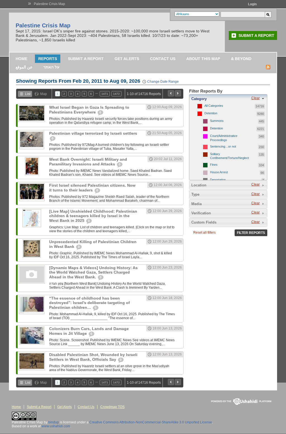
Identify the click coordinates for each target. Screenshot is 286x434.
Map (43, 94)
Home (21, 58)
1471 (104, 93)
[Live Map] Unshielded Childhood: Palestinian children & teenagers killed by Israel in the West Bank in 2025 (93, 216)
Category (199, 99)
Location (198, 185)
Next (178, 93)
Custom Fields (203, 222)
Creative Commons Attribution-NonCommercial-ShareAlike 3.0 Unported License (150, 422)
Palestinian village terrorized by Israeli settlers (93, 133)
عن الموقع (24, 67)
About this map (203, 58)
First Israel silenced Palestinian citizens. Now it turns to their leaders (92, 187)
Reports (47, 58)
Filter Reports (251, 233)
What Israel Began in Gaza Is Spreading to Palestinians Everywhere (89, 109)
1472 (116, 93)
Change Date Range (163, 82)
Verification (201, 213)
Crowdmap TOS (112, 407)
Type (195, 194)
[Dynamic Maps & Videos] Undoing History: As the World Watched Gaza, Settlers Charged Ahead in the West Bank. (93, 272)
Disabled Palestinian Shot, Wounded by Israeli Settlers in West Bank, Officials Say (93, 357)
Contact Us (162, 58)
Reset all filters (204, 232)
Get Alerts (127, 58)
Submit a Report (256, 35)
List (27, 94)
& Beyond (241, 58)
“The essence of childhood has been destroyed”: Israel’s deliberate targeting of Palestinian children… (89, 303)
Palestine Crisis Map (49, 4)
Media (196, 204)
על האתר (51, 67)
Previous (171, 93)
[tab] (228, 98)
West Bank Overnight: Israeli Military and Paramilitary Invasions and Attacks (88, 161)
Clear (255, 98)
